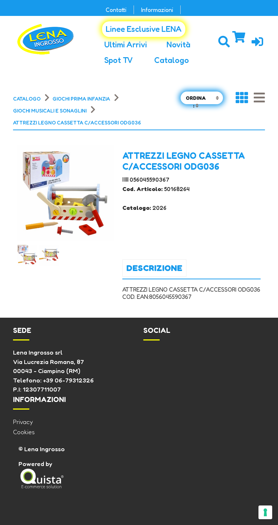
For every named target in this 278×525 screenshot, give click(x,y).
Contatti (116, 9)
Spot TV (118, 60)
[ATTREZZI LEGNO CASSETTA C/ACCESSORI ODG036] (27, 254)
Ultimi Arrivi (125, 44)
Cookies (24, 432)
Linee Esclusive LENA (144, 29)
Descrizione (154, 268)
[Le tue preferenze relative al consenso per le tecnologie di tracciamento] (265, 512)
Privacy (23, 421)
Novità (178, 44)
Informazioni (157, 9)
